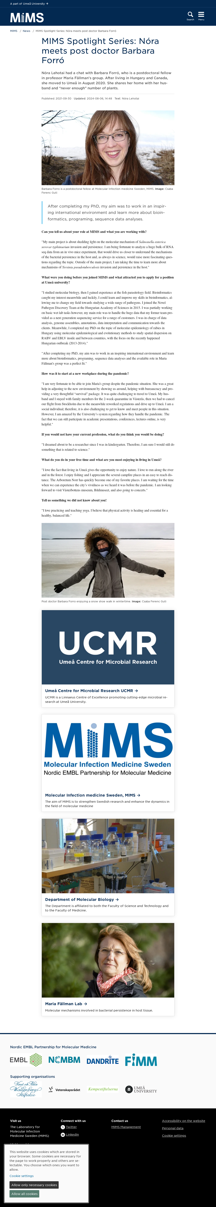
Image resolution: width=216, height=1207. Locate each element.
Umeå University (34, 3)
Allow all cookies (24, 1194)
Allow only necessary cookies (34, 1185)
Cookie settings (174, 1135)
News (26, 31)
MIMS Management (126, 1127)
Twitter (71, 1127)
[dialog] (46, 1173)
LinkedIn (72, 1134)
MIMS (13, 31)
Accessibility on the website (183, 1121)
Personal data (173, 1128)
